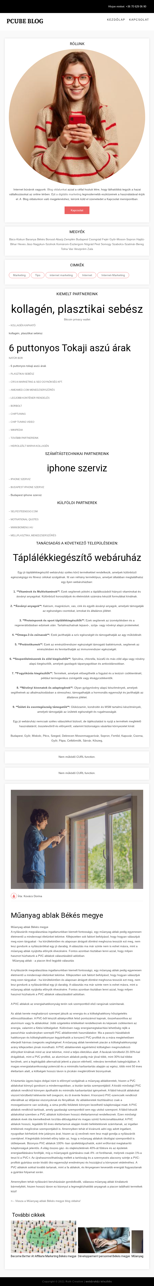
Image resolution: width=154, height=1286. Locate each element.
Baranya (31, 239)
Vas (71, 249)
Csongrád (95, 239)
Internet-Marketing (113, 275)
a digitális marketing (68, 194)
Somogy (106, 244)
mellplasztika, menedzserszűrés (33, 535)
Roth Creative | (89, 1281)
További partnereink (24, 438)
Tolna (65, 249)
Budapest (82, 239)
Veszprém (80, 249)
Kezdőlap (116, 19)
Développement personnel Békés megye (104, 1256)
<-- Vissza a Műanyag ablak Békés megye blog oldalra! (46, 1200)
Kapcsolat (139, 19)
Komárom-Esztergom (70, 244)
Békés (41, 239)
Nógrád (89, 244)
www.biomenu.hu (22, 527)
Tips (37, 275)
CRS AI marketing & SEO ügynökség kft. (37, 381)
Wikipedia (17, 430)
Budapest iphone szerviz (27, 487)
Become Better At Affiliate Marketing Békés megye (43, 1256)
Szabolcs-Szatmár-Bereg (128, 244)
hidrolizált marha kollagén (30, 446)
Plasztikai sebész (22, 373)
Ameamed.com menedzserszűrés (33, 389)
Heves (22, 244)
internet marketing (61, 275)
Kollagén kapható (23, 325)
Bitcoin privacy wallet (77, 319)
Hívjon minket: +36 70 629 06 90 (127, 6)
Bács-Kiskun (17, 239)
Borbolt (16, 406)
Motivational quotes (24, 519)
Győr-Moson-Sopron (122, 239)
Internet (87, 275)
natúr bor (16, 358)
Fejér (105, 239)
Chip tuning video (22, 422)
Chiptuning (18, 414)
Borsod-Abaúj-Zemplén (61, 239)
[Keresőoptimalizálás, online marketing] (25, 26)
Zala (90, 249)
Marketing (19, 275)
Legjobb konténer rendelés (30, 397)
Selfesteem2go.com (24, 511)
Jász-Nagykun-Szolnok (41, 244)
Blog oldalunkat (57, 189)
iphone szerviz (20, 479)
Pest (97, 244)
